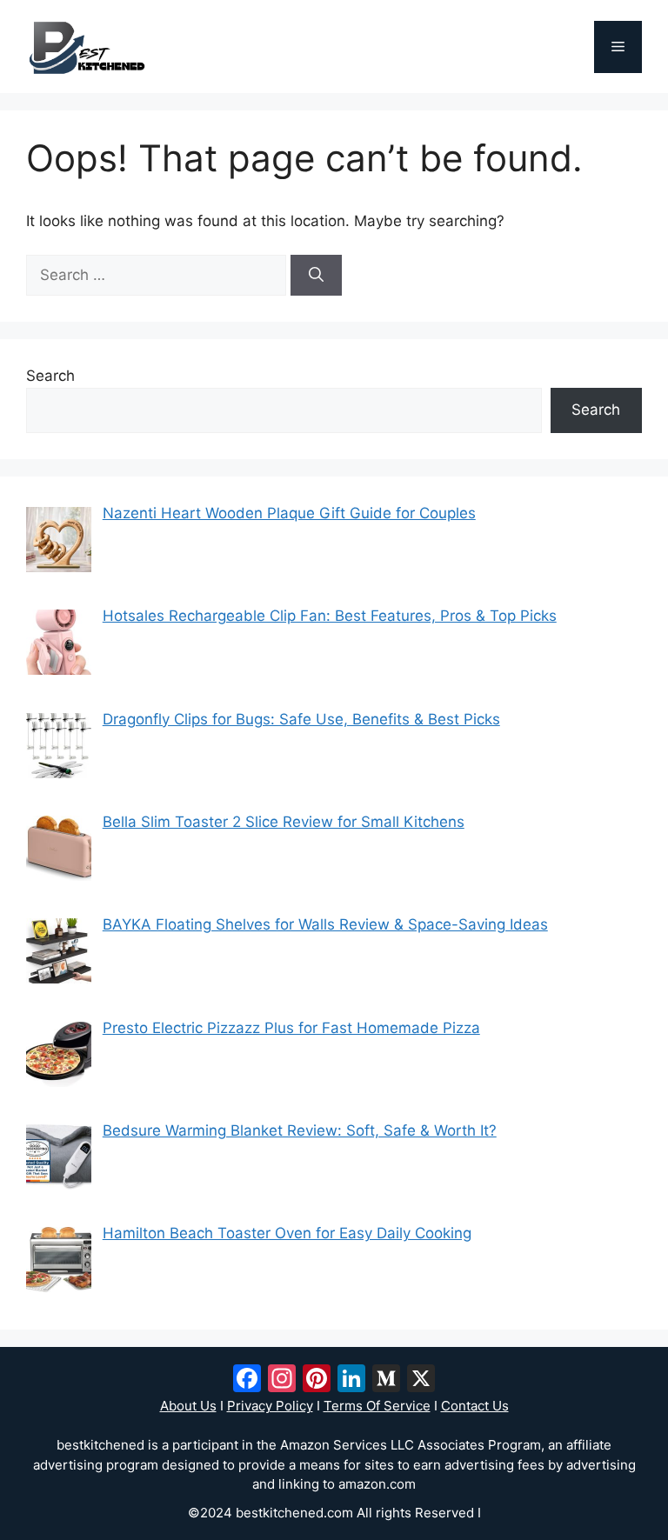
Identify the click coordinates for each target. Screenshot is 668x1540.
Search (50, 375)
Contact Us (475, 1405)
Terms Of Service (377, 1405)
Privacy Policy (270, 1405)
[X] (421, 1380)
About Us (188, 1405)
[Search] (316, 276)
